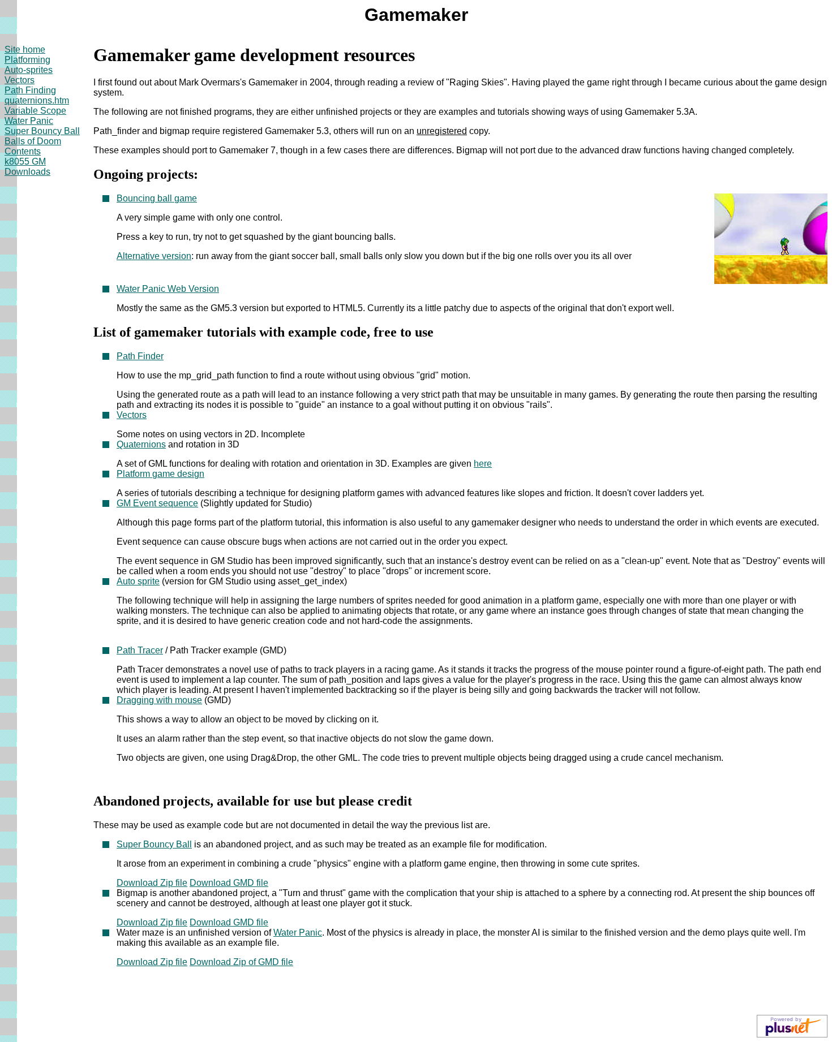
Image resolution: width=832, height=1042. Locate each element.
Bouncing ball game (157, 198)
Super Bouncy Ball (42, 131)
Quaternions (141, 444)
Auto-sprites (29, 70)
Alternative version (154, 256)
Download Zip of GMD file (241, 962)
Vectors (20, 80)
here (483, 463)
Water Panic (29, 121)
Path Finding (30, 90)
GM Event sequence (157, 503)
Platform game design (160, 474)
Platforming (27, 59)
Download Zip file (152, 883)
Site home (25, 49)
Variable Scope (35, 110)
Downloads (27, 171)
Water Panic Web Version (168, 289)
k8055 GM (25, 161)
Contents (23, 151)
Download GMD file (229, 883)
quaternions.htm (37, 100)
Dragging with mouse (159, 700)
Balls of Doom (33, 141)
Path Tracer (140, 650)
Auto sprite (138, 581)
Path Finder (140, 356)
